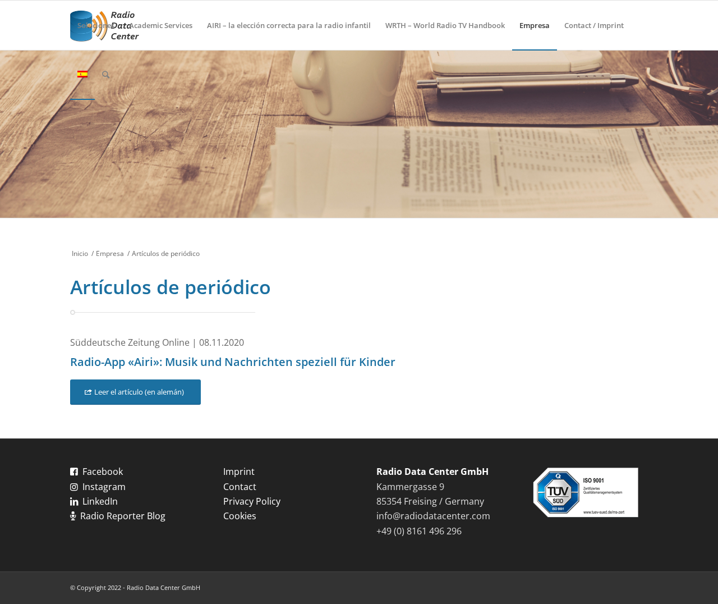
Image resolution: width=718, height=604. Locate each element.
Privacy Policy (251, 501)
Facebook (102, 471)
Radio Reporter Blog (122, 516)
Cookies (239, 516)
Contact (239, 487)
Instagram (104, 487)
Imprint (239, 471)
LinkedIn (100, 501)
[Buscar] (106, 74)
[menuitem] (96, 25)
